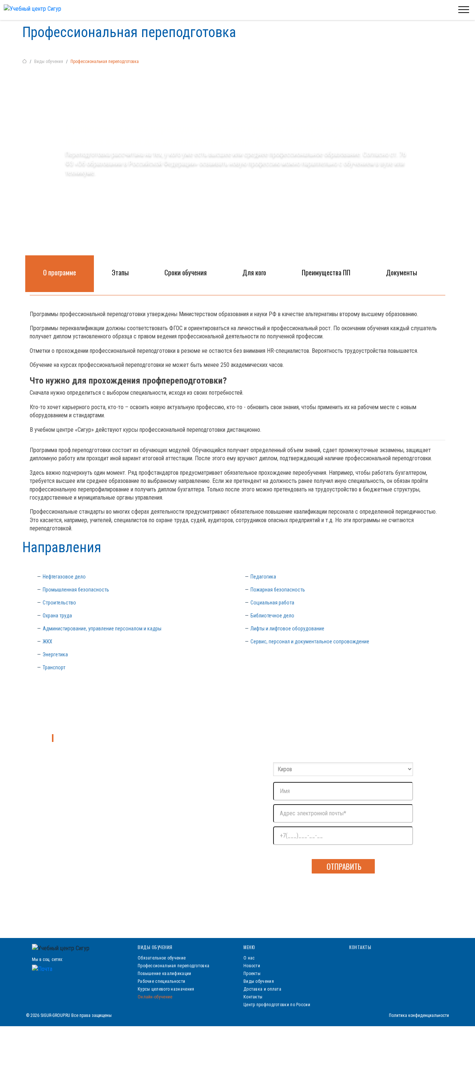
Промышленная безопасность (76, 590)
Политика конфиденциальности (419, 1015)
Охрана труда (57, 616)
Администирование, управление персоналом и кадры (102, 629)
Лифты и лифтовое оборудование (287, 629)
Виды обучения (48, 61)
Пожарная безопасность (277, 590)
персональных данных (391, 852)
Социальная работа (272, 603)
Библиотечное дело (272, 616)
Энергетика (55, 654)
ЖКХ (47, 641)
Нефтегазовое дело (64, 577)
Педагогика (263, 577)
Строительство (59, 603)
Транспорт (54, 667)
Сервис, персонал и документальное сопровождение (309, 641)
